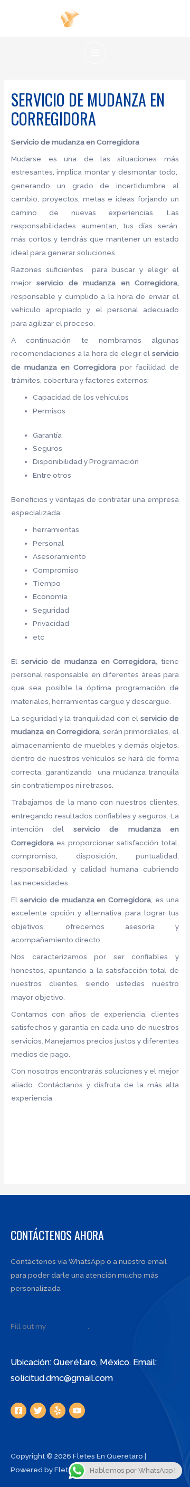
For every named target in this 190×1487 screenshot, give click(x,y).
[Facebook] (18, 1410)
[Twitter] (38, 1410)
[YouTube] (77, 1410)
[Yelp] (57, 1410)
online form (68, 1326)
